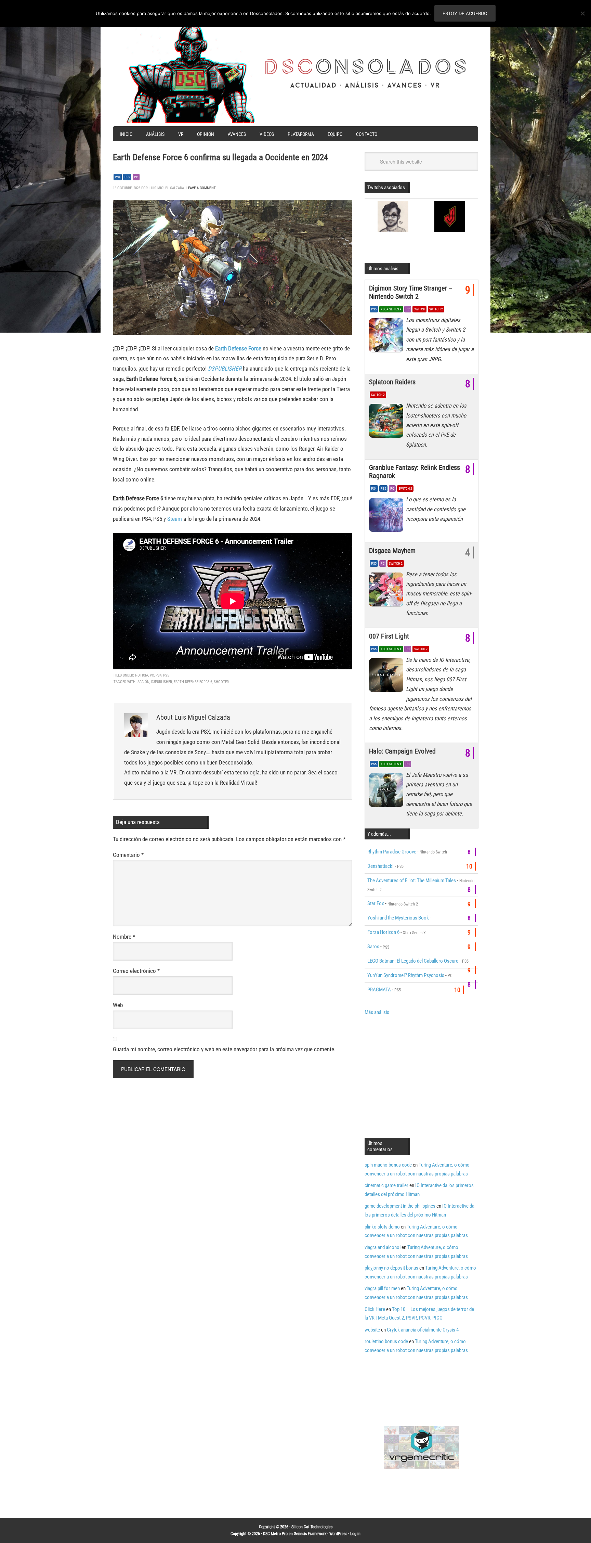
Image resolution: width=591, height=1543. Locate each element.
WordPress (338, 1533)
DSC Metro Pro (275, 1533)
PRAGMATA (379, 990)
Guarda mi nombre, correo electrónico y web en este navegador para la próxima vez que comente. (224, 1049)
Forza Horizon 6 (383, 932)
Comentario (128, 854)
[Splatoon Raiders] (387, 422)
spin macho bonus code (388, 1165)
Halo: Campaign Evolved (402, 751)
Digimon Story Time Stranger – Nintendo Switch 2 (410, 292)
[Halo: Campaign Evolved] (387, 791)
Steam (175, 518)
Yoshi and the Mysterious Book (398, 918)
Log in (355, 1533)
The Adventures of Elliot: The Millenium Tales (411, 880)
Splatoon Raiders (392, 382)
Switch (419, 309)
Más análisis (377, 1012)
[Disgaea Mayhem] (387, 591)
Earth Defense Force (238, 348)
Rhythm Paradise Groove (391, 852)
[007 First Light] (387, 676)
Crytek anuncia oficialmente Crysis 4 (423, 1330)
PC (136, 177)
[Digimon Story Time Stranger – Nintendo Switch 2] (387, 337)
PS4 (117, 177)
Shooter (221, 682)
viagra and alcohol (382, 1247)
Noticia (141, 675)
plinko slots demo (382, 1227)
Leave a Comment (201, 188)
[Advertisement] (422, 1076)
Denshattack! (380, 866)
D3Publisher (161, 682)
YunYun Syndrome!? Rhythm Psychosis (405, 975)
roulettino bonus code (386, 1341)
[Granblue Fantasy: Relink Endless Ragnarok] (387, 516)
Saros (373, 946)
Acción (143, 682)
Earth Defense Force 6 (193, 682)
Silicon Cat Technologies (311, 1527)
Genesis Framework (310, 1533)
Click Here (375, 1309)
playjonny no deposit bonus (391, 1268)
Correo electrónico (136, 970)
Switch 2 (436, 309)
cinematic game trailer (386, 1185)
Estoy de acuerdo (465, 13)
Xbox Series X (391, 309)
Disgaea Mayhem (392, 551)
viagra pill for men (382, 1288)
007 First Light (389, 636)
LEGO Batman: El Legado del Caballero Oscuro (413, 961)
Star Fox (375, 903)
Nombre (124, 936)
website (372, 1330)
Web (118, 1005)
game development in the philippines (400, 1206)
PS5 (127, 177)
